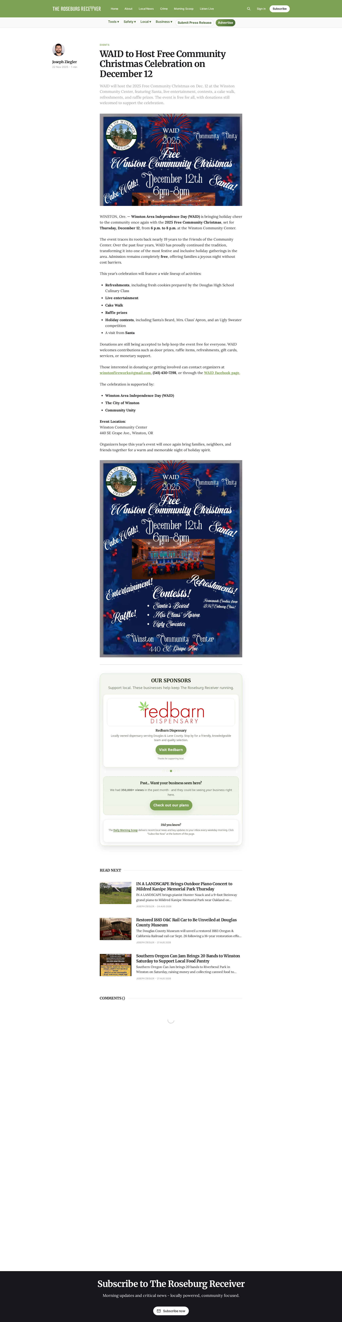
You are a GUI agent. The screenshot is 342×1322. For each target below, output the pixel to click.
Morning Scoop (184, 8)
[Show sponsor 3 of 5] (171, 771)
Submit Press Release (195, 23)
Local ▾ (146, 22)
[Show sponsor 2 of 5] (167, 771)
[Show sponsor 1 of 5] (164, 771)
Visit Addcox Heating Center (171, 749)
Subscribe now (174, 1311)
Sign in (261, 8)
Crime (164, 8)
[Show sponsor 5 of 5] (178, 771)
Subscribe (280, 8)
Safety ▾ (130, 22)
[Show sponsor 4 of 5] (175, 771)
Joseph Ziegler (64, 62)
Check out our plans (171, 805)
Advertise (225, 23)
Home (114, 8)
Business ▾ (164, 22)
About (128, 8)
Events (104, 44)
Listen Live (207, 8)
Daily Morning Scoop (125, 830)
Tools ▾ (113, 22)
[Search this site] (249, 9)
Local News (146, 8)
